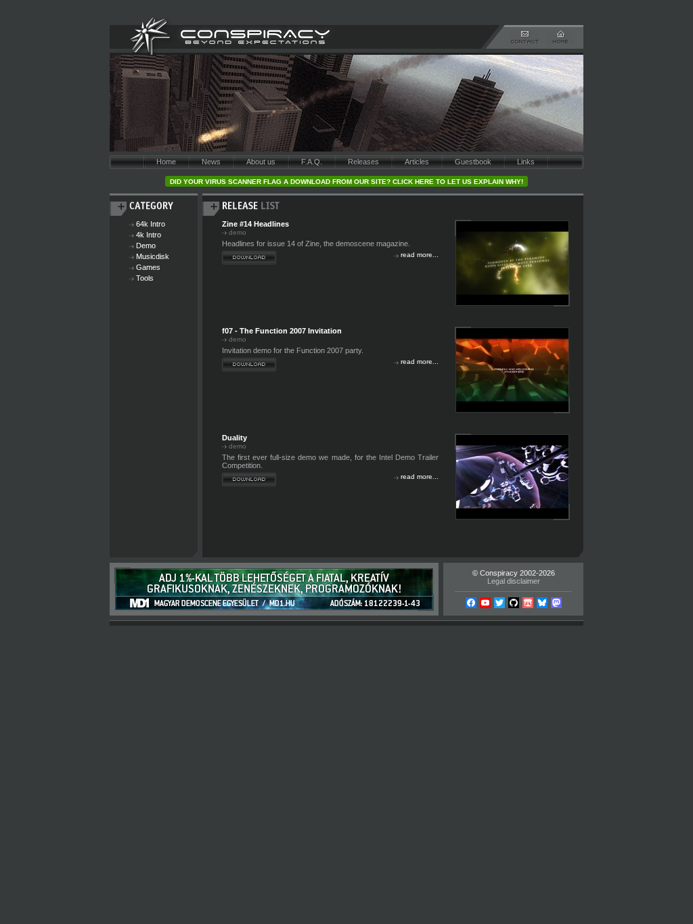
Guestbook (473, 162)
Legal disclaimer (513, 581)
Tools (145, 278)
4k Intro (148, 235)
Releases (363, 162)
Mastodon (556, 602)
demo (237, 232)
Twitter (499, 602)
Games (148, 267)
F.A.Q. (311, 162)
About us (260, 162)
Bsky (542, 602)
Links (526, 162)
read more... (420, 254)
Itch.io (527, 602)
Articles (417, 162)
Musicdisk (152, 256)
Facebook (471, 602)
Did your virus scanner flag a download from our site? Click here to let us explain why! (346, 181)
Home (166, 162)
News (211, 162)
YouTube (485, 602)
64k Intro (150, 224)
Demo (146, 245)
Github (513, 602)
